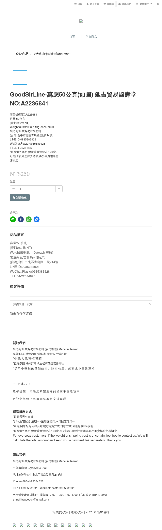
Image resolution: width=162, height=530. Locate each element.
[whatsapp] (29, 219)
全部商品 (22, 53)
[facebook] (21, 219)
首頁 (72, 36)
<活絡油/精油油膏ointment (52, 53)
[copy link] (37, 219)
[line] (13, 219)
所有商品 (91, 36)
